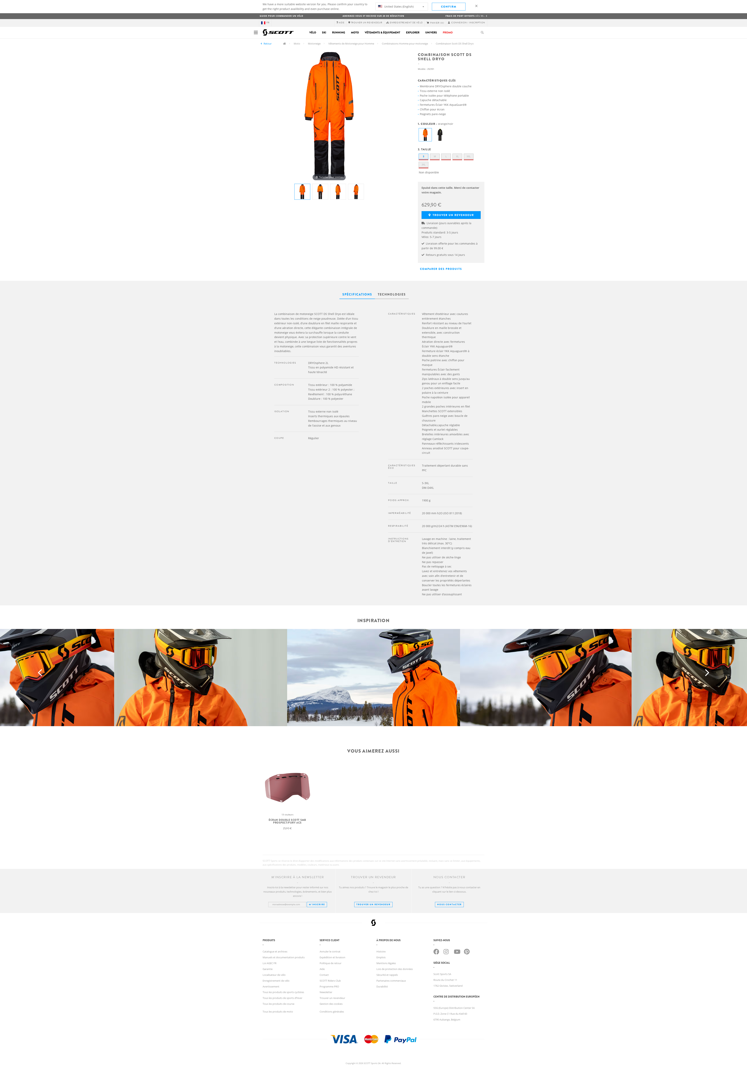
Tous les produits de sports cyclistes (283, 992)
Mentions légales (386, 963)
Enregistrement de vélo (276, 980)
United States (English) (398, 6)
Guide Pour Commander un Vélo (281, 15)
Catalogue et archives (275, 951)
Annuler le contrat (330, 951)
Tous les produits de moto (278, 1011)
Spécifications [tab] (357, 294)
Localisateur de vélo (274, 975)
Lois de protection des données (394, 969)
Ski (324, 32)
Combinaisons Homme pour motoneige (405, 43)
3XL (423, 164)
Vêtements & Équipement (382, 32)
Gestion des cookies (331, 1004)
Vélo (312, 32)
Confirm (448, 7)
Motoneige (314, 43)
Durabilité (382, 986)
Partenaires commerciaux (391, 980)
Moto (355, 32)
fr (268, 22)
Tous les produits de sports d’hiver (282, 998)
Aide (322, 969)
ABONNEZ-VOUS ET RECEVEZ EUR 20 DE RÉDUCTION (373, 15)
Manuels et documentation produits (284, 957)
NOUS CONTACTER (449, 904)
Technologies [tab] (392, 294)
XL (457, 156)
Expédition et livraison (332, 957)
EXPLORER (412, 32)
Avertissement (271, 986)
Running (338, 32)
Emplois (381, 957)
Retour (268, 43)
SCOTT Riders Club (330, 980)
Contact (324, 975)
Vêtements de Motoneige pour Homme (351, 43)
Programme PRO (329, 986)
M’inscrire (317, 904)
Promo (448, 32)
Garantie (268, 969)
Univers (431, 32)
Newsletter (326, 992)
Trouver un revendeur (453, 215)
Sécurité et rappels (387, 975)
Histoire (381, 951)
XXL (469, 156)
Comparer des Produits (441, 269)
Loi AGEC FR (269, 963)
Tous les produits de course (278, 1004)
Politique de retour (330, 963)
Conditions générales (332, 1011)
